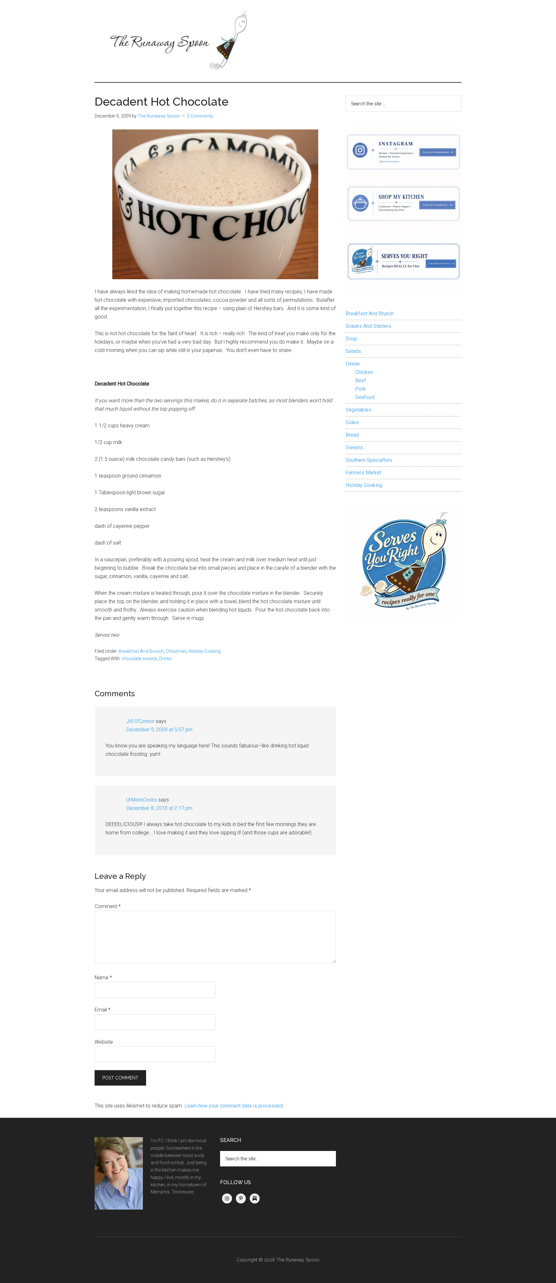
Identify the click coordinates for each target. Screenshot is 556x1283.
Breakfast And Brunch (141, 651)
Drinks (165, 658)
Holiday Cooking (205, 651)
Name (103, 977)
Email (102, 1010)
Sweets (354, 447)
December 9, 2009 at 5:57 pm (159, 730)
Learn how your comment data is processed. (234, 1106)
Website (104, 1042)
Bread (352, 435)
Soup (351, 339)
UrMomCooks (141, 800)
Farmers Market (363, 473)
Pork (360, 389)
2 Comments (200, 116)
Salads (353, 351)
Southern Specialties (369, 460)
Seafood (365, 397)
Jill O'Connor (140, 721)
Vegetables (359, 410)
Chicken (364, 372)
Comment (108, 906)
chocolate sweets (139, 658)
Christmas (176, 651)
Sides (352, 422)
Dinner (353, 364)
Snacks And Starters (368, 326)
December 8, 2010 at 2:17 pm (159, 808)
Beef (360, 380)
